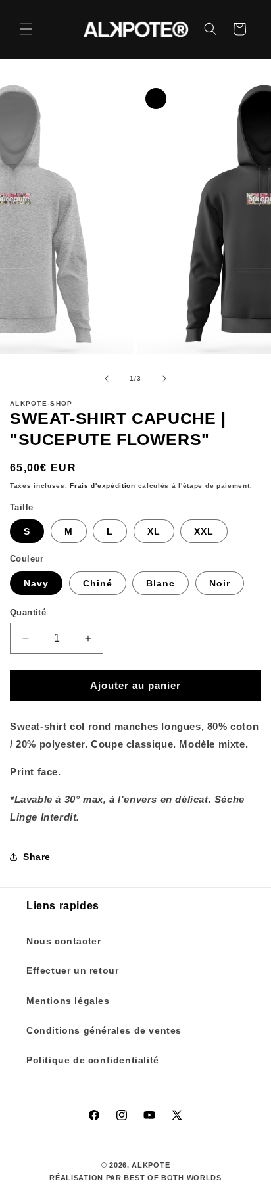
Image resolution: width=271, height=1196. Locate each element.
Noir (219, 583)
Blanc (160, 583)
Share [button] (37, 856)
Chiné (97, 583)
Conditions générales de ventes (104, 1030)
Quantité (28, 612)
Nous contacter (63, 941)
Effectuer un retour (72, 970)
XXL (204, 531)
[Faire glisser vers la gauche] (106, 378)
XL (153, 531)
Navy (36, 583)
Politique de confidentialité (92, 1060)
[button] (26, 28)
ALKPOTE (151, 1165)
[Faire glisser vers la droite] (164, 378)
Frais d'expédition (103, 485)
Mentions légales (68, 1000)
